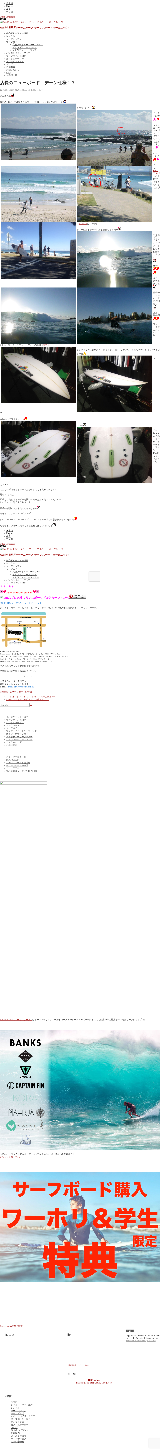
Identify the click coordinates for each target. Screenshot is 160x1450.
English (9, 6)
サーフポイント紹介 (16, 56)
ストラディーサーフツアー (25, 50)
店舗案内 (10, 67)
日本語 (9, 3)
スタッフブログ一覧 (16, 757)
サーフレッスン (14, 39)
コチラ (46, 345)
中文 (8, 9)
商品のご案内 (12, 760)
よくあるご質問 (18, 1436)
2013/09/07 (22, 90)
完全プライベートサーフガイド (27, 44)
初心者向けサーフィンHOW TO (21, 771)
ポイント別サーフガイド (24, 47)
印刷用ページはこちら (78, 1365)
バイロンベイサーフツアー (19, 53)
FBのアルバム (156, 173)
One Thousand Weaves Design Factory (142, 1339)
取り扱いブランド (19, 1430)
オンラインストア (15, 61)
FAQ (8, 72)
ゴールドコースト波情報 (18, 762)
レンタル (10, 36)
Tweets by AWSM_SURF (11, 1326)
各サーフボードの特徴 (21, 692)
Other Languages (7, 17)
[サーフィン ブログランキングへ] (77, 598)
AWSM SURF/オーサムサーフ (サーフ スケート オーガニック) (34, 27)
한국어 (9, 12)
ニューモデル (12, 768)
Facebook (83, 223)
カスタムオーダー (15, 59)
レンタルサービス (15, 722)
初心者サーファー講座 (17, 33)
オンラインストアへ (10, 1157)
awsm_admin (8, 90)
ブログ (9, 64)
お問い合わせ (12, 70)
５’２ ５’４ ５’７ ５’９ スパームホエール (32, 697)
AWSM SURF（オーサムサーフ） (16, 1019)
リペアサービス (18, 1439)
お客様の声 (11, 75)
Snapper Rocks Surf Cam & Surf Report (94, 1381)
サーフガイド (12, 42)
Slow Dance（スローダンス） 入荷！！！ (27, 699)
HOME (14, 1402)
